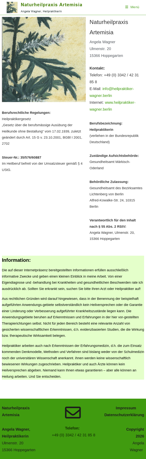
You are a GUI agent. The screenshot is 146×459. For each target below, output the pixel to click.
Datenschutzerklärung (124, 415)
